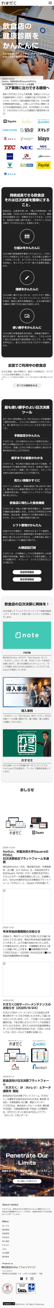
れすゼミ (5, 1245)
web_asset (32, 1279)
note (4, 1249)
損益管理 (5, 1229)
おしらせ (5, 1226)
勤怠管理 (5, 1233)
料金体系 (5, 1237)
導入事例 (5, 1241)
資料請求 (5, 1257)
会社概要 (5, 1253)
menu (50, 3)
